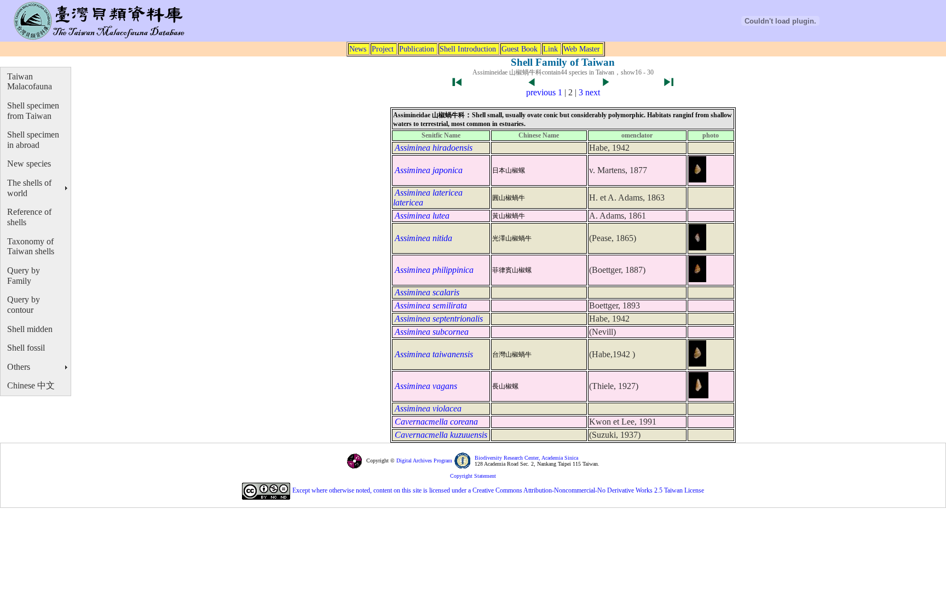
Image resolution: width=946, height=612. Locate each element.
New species (29, 163)
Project (383, 48)
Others (18, 366)
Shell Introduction (468, 48)
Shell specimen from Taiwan (33, 111)
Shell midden (30, 329)
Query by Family (23, 275)
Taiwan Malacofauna (29, 81)
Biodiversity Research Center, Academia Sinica (526, 458)
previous (541, 92)
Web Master (581, 48)
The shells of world (29, 188)
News (357, 48)
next (592, 92)
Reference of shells (29, 217)
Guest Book (519, 48)
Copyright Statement (473, 476)
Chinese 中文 (31, 385)
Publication (416, 48)
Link (550, 48)
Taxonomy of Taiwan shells (30, 246)
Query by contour (23, 304)
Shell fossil (26, 347)
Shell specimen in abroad (33, 140)
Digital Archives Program (423, 460)
